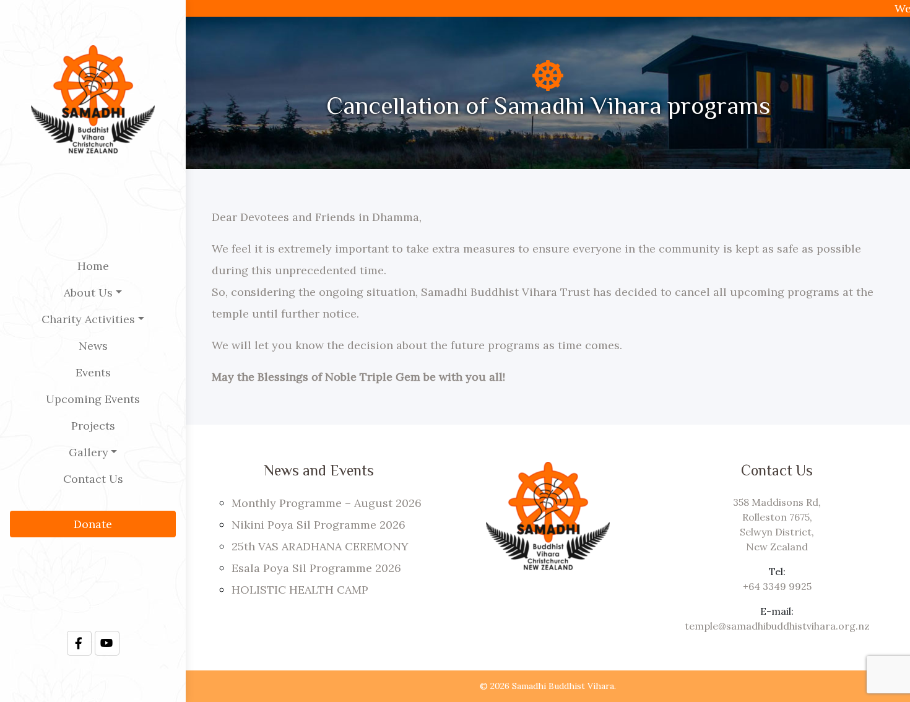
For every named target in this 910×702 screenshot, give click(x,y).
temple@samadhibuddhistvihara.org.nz (777, 626)
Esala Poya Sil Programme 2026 (316, 568)
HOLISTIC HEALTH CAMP (300, 590)
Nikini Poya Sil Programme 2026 (318, 525)
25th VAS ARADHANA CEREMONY (320, 546)
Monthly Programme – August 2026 (327, 503)
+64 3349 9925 (777, 586)
